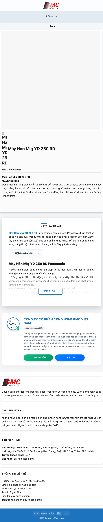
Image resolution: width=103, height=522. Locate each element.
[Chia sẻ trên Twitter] (15, 203)
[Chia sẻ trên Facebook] (10, 203)
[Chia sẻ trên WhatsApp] (4, 203)
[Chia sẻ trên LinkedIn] (31, 203)
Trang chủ (52, 16)
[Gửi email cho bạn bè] (20, 203)
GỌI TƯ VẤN (40, 357)
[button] (4, 5)
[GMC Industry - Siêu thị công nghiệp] (51, 5)
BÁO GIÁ (71, 357)
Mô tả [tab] (44, 226)
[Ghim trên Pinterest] (26, 203)
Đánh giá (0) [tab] (55, 226)
